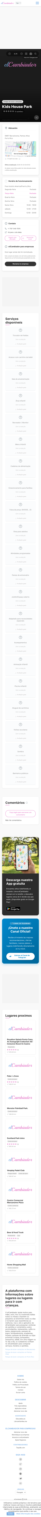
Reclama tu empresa (20, 264)
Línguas (20, 1489)
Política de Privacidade (20, 1385)
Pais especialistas (21, 1406)
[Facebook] (20, 1459)
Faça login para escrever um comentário (21, 813)
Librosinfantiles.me (20, 1421)
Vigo (17, 3)
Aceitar (10, 1514)
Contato (20, 1390)
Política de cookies (20, 1382)
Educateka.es (20, 1419)
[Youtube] (20, 1483)
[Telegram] (20, 1478)
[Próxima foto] (21, 53)
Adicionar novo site (20, 1411)
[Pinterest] (20, 1474)
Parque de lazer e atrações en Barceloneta (20, 1349)
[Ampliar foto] (35, 53)
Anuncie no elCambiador (20, 1437)
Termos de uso (20, 1387)
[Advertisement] (20, 27)
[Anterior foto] (9, 53)
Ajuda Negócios (20, 1440)
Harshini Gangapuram (31, 57)
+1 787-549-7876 (14, 228)
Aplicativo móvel (20, 1408)
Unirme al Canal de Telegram (22, 956)
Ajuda (20, 1403)
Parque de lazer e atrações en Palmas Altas (18, 1353)
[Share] (36, 117)
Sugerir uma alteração (12, 238)
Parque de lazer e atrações (13, 101)
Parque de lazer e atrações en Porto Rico (19, 1357)
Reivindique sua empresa (20, 1435)
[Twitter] (20, 1464)
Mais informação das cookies (28, 1514)
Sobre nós (20, 1379)
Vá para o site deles (15, 232)
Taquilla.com (20, 1448)
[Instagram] (20, 1469)
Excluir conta (20, 1392)
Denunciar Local (30, 238)
